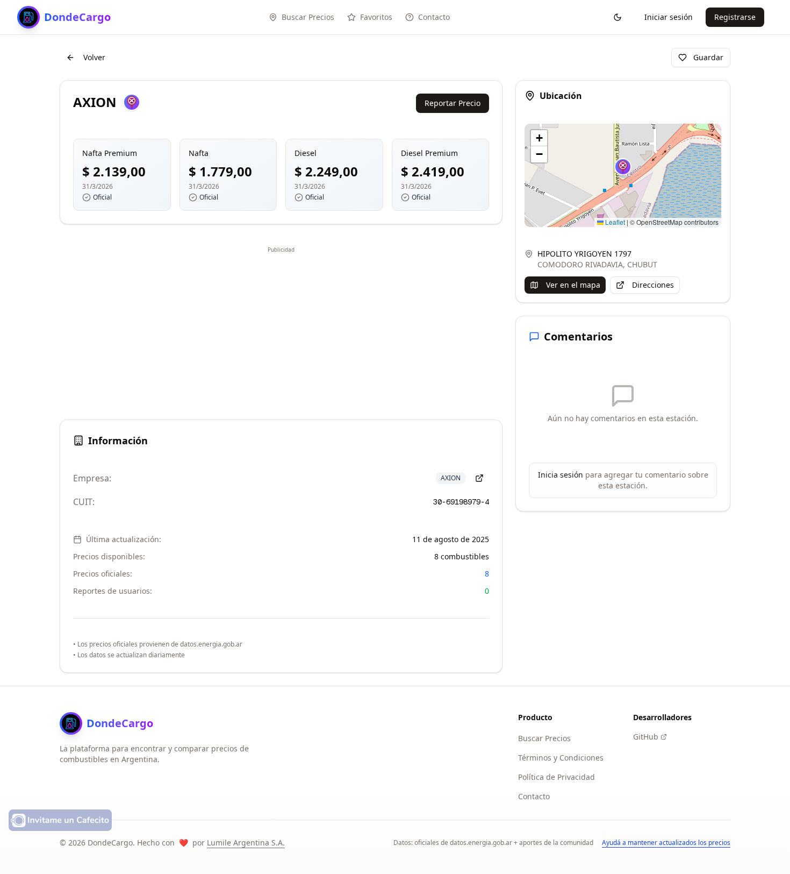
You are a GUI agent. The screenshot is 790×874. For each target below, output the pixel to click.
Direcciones (653, 285)
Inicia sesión (560, 475)
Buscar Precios (544, 738)
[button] (622, 166)
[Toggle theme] (617, 17)
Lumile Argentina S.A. (246, 842)
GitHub (645, 736)
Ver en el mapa (573, 285)
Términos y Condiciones (561, 757)
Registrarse (735, 17)
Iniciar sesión (668, 17)
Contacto (534, 796)
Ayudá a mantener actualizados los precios (666, 843)
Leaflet (614, 221)
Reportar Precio (452, 103)
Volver (94, 57)
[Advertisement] (281, 331)
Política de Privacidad (556, 777)
